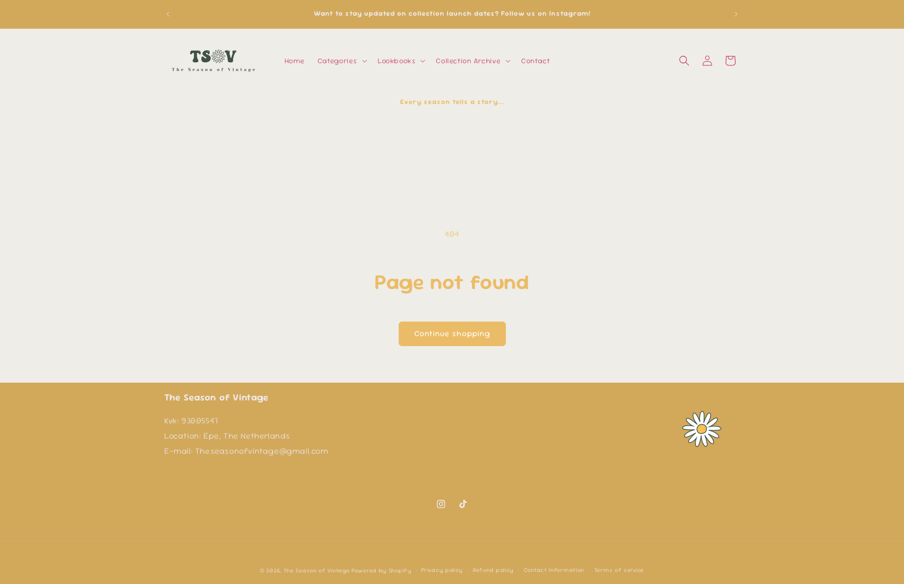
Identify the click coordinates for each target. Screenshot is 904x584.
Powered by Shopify (382, 570)
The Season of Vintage (317, 570)
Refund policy (493, 570)
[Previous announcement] (167, 14)
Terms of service (619, 570)
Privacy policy (442, 570)
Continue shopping (452, 333)
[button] (341, 61)
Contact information (554, 570)
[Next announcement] (736, 14)
